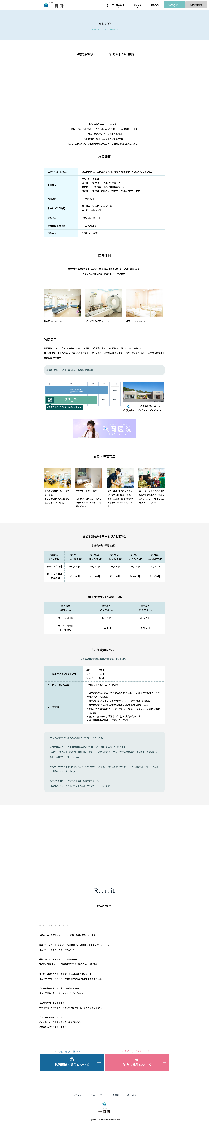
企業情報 (155, 4)
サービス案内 (118, 4)
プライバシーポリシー (97, 1095)
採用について (174, 4)
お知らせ (137, 4)
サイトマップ (78, 1095)
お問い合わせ (196, 4)
